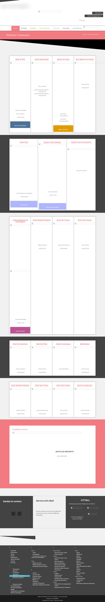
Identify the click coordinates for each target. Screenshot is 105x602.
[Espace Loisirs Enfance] (52, 204)
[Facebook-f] (13, 514)
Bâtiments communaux (93, 34)
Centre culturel (20, 331)
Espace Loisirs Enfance (52, 207)
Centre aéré (23, 205)
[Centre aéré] (23, 202)
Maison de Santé (63, 129)
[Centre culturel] (20, 328)
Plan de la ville (20, 429)
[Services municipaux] (20, 122)
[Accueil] (81, 34)
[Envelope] (19, 514)
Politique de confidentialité (52, 598)
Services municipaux (20, 125)
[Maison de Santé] (63, 126)
